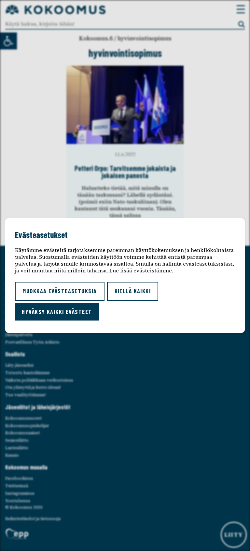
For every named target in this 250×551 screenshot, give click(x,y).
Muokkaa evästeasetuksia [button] (59, 291)
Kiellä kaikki (133, 291)
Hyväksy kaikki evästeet (57, 311)
